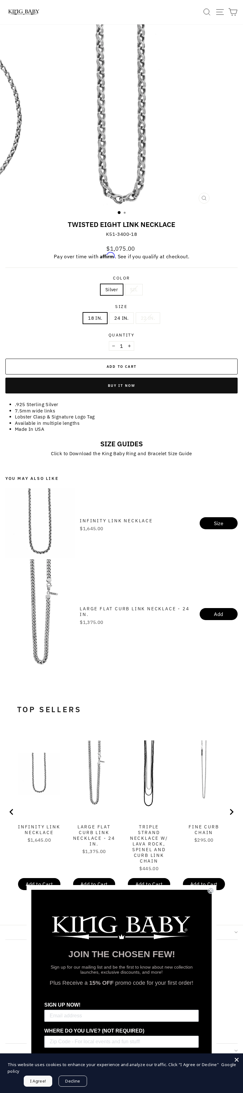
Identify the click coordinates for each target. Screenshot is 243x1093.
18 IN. (95, 318)
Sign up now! (62, 1005)
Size (121, 306)
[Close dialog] (211, 891)
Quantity (122, 335)
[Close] (237, 1060)
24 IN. (121, 318)
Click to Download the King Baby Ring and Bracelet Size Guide (121, 453)
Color (121, 278)
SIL (134, 289)
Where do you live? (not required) (94, 1030)
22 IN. (148, 318)
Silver (111, 289)
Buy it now (121, 385)
